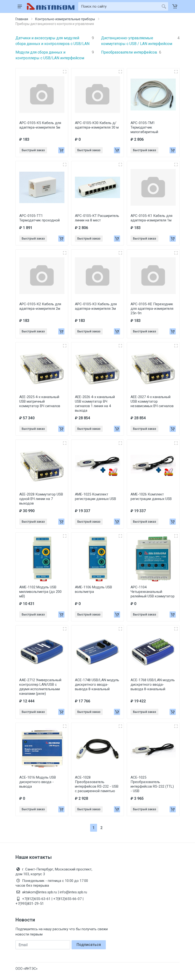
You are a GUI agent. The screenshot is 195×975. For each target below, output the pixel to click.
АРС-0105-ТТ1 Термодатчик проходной (39, 218)
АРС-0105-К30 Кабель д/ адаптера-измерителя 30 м (97, 125)
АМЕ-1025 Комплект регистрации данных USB (95, 496)
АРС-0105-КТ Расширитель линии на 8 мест (97, 218)
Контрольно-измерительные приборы (65, 19)
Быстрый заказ (33, 150)
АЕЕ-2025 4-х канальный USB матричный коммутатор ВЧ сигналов (39, 401)
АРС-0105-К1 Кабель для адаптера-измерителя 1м (151, 218)
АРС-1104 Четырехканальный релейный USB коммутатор (153, 591)
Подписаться (89, 944)
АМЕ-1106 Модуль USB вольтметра (93, 589)
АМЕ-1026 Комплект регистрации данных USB (151, 496)
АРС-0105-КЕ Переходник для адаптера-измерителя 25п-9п (152, 308)
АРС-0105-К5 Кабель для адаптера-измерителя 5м (40, 125)
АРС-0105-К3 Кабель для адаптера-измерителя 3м (96, 306)
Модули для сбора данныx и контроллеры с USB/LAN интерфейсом (54, 55)
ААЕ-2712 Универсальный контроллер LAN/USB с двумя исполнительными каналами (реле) (40, 687)
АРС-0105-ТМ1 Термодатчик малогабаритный (144, 127)
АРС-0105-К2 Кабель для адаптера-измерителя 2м (40, 306)
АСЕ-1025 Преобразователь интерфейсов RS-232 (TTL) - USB (152, 784)
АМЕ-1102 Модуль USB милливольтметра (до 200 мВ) (40, 591)
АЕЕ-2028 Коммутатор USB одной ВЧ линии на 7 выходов (41, 498)
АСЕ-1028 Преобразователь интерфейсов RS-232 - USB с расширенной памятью (96, 784)
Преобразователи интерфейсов (131, 52)
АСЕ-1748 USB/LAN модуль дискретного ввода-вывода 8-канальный (97, 684)
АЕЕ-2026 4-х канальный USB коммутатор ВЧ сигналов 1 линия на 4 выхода (95, 404)
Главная (21, 19)
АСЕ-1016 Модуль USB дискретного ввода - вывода (37, 782)
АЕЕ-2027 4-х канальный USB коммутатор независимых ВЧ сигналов (152, 401)
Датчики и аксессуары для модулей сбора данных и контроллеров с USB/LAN (54, 41)
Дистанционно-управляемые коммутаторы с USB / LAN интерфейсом (140, 41)
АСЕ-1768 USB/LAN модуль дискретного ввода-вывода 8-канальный (153, 684)
